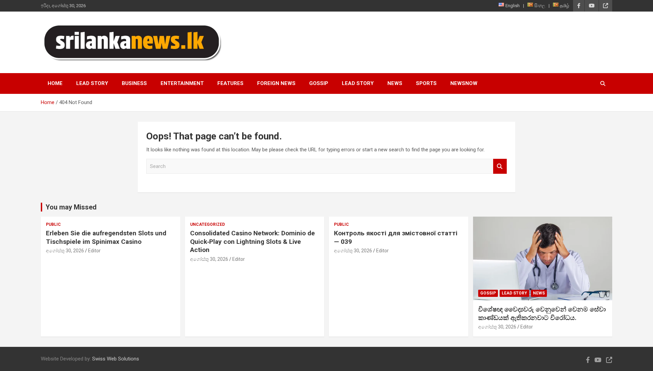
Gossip (318, 83)
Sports (426, 83)
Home (55, 83)
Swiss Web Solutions (115, 359)
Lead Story (92, 83)
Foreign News (276, 83)
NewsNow (464, 83)
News (394, 83)
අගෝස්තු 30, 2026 (65, 250)
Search (500, 166)
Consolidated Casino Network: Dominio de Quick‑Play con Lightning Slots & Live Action (252, 241)
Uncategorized (207, 224)
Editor (94, 250)
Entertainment (182, 83)
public (53, 224)
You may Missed (71, 207)
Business (134, 83)
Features (230, 83)
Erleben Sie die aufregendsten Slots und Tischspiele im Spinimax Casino (106, 237)
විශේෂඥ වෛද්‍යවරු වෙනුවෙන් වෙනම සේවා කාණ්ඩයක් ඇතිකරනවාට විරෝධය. (542, 313)
